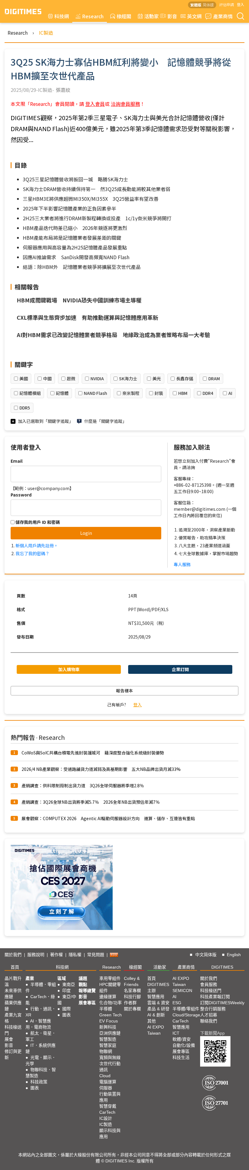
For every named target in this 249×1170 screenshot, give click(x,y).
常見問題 (95, 954)
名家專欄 (132, 990)
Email (16, 461)
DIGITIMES (222, 967)
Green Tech (110, 1014)
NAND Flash (95, 393)
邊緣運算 (107, 996)
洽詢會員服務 (125, 103)
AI (230, 393)
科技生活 (180, 1057)
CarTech (107, 1112)
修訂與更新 (13, 1054)
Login (86, 533)
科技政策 (38, 1081)
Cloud (105, 1075)
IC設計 (105, 1118)
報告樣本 (124, 691)
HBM (182, 393)
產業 (30, 978)
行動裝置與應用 (110, 1097)
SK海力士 (128, 378)
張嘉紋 (63, 89)
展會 (9, 1039)
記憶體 (62, 393)
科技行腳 (132, 996)
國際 (66, 1008)
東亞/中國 (66, 999)
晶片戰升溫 (13, 981)
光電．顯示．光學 (41, 1060)
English (234, 954)
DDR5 (24, 408)
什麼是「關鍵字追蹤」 (105, 421)
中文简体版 (206, 954)
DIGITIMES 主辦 (158, 987)
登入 (240, 4)
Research (93, 16)
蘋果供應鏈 (13, 1005)
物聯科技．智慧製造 (41, 1072)
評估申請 (226, 4)
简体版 (208, 4)
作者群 (130, 1002)
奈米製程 (130, 393)
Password (21, 495)
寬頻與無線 (110, 1057)
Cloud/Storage (186, 1014)
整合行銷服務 (213, 1008)
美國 (23, 378)
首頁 (15, 967)
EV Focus (108, 1021)
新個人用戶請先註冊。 (36, 545)
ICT (175, 1033)
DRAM (214, 378)
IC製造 (46, 32)
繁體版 (195, 4)
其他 (151, 1021)
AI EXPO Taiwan (155, 1030)
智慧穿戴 (107, 1106)
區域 (61, 978)
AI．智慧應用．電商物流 (38, 1024)
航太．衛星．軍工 (41, 1036)
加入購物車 (69, 669)
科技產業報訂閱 (215, 996)
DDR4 (208, 393)
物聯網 (105, 1051)
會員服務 (208, 984)
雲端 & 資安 (158, 1002)
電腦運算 (107, 1081)
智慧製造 (107, 1039)
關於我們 (13, 954)
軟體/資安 (181, 1039)
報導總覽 (87, 990)
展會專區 (87, 1002)
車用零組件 (110, 978)
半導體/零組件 (185, 1008)
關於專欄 (132, 1008)
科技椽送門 (13, 1030)
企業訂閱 (180, 669)
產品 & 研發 (158, 1008)
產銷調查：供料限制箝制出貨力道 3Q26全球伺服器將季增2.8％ (83, 785)
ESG (176, 1002)
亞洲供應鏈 (110, 1033)
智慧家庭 (107, 1045)
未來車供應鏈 (13, 993)
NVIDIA (97, 378)
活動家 (151, 16)
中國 (47, 378)
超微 (71, 378)
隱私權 (75, 954)
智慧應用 (155, 996)
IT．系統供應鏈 (41, 1048)
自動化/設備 (183, 1045)
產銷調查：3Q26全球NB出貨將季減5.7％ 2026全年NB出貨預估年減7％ (91, 802)
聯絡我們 (208, 1021)
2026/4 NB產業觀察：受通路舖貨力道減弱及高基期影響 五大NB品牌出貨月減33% (101, 769)
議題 (83, 978)
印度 (66, 990)
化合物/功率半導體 (110, 1005)
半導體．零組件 (41, 987)
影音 (169, 16)
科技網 (61, 16)
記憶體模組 (30, 393)
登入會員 (95, 103)
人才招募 (208, 1014)
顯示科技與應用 (110, 1133)
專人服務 (182, 564)
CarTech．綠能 (40, 999)
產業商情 (223, 16)
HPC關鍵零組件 (110, 987)
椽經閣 (124, 16)
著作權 (56, 954)
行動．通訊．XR (41, 1011)
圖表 (34, 1087)
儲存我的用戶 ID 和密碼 (37, 522)
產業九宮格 (13, 1017)
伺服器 (105, 1087)
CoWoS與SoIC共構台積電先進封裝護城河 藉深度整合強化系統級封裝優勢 (93, 753)
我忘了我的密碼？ (32, 553)
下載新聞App (212, 1033)
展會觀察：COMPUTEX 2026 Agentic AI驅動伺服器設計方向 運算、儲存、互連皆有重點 (108, 818)
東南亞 (68, 984)
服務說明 (35, 954)
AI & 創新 (156, 1014)
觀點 (83, 984)
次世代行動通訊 (110, 1066)
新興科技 (107, 1027)
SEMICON (182, 990)
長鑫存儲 (184, 378)
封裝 (159, 393)
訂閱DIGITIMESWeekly (222, 1002)
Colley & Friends (132, 981)
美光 (156, 378)
